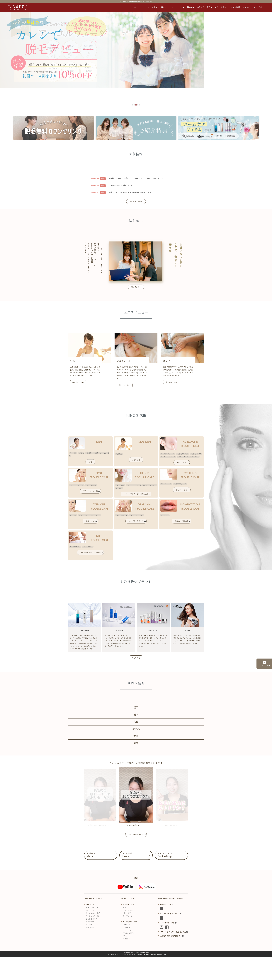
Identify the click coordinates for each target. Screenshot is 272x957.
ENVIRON (126, 927)
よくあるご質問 (91, 919)
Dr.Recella (126, 924)
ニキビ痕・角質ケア (136, 521)
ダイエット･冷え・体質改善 (90, 552)
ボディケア (127, 913)
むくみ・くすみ (181, 490)
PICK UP (126, 939)
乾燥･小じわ (90, 521)
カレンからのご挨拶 (93, 913)
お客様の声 (91, 855)
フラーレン (127, 930)
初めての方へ (136, 287)
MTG (125, 936)
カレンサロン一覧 (92, 907)
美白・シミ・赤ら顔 (90, 491)
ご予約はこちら (264, 665)
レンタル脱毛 (127, 855)
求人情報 (89, 924)
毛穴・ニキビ (181, 463)
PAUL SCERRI (128, 933)
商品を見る (136, 658)
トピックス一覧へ (136, 201)
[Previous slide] (86, 793)
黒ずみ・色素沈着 (181, 521)
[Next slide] (186, 793)
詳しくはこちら (78, 382)
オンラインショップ (165, 855)
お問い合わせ (91, 927)
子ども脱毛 (136, 460)
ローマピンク (128, 916)
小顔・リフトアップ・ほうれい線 (136, 494)
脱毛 (90, 462)
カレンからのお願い (93, 916)
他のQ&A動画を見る (136, 834)
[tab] (132, 104)
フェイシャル (128, 910)
